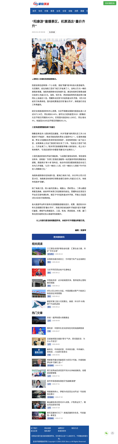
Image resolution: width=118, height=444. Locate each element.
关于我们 (34, 428)
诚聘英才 (61, 428)
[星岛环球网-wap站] (42, 4)
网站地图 (47, 428)
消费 (76, 11)
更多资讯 (59, 237)
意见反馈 (34, 431)
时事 (46, 11)
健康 (82, 11)
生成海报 (52, 32)
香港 (52, 11)
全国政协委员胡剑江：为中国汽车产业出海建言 (66, 259)
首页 (34, 11)
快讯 (40, 11)
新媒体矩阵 (62, 431)
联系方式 (75, 428)
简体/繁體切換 (110, 3)
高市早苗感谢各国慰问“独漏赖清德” (61, 381)
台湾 (58, 11)
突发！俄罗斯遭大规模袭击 (58, 318)
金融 (70, 11)
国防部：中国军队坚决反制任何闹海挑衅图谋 (65, 328)
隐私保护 (47, 431)
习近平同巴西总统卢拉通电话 (59, 270)
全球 (64, 11)
